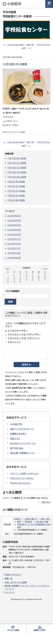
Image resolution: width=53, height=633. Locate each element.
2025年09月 (14, 258)
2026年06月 (14, 216)
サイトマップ (10, 592)
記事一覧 (30, 45)
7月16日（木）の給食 (16, 158)
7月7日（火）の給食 (16, 191)
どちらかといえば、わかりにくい (24, 338)
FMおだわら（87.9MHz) (22, 478)
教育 (19, 522)
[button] (49, 4)
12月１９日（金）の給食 (15, 45)
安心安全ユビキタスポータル (23, 443)
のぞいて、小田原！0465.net (24, 473)
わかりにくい (14, 342)
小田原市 (12, 4)
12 (38, 276)
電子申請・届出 (16, 448)
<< (4, 45)
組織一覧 (8, 578)
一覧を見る (45, 502)
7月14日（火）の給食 (16, 168)
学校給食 (28, 522)
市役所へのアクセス (13, 575)
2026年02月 (14, 234)
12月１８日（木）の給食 (15, 64)
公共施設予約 (16, 424)
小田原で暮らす (30, 519)
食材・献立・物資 (42, 522)
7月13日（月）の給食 (16, 172)
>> (29, 48)
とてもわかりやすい (18, 331)
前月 (8, 268)
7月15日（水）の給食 (16, 163)
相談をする (15, 439)
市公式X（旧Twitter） (20, 483)
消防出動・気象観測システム (22, 453)
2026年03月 (14, 230)
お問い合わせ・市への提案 (16, 582)
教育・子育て (46, 519)
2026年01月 (14, 239)
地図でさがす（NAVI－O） (22, 429)
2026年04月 (14, 225)
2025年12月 (14, 244)
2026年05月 (14, 220)
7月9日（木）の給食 (16, 182)
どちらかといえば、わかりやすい (24, 334)
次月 (45, 268)
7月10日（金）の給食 (16, 177)
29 (14, 282)
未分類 (22, 132)
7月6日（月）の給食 (16, 196)
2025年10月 (14, 253)
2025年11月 (13, 248)
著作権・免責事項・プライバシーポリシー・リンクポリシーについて (27, 587)
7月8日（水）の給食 (16, 186)
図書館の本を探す (18, 434)
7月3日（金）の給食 (16, 200)
